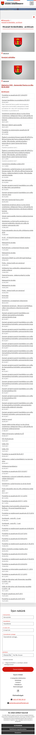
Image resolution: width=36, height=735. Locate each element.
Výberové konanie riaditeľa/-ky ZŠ (13, 434)
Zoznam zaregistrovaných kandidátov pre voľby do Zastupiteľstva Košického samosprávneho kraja (17, 367)
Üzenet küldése (18, 669)
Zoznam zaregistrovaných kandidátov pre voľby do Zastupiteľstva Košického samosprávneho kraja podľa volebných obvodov (17, 405)
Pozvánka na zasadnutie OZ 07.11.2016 (14, 501)
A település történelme (18, 678)
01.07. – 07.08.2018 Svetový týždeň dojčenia (16, 238)
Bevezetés (6, 20)
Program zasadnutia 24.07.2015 (12, 594)
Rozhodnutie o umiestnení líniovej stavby (15, 248)
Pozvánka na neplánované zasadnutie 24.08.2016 (18, 528)
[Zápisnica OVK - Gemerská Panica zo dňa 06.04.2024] (18, 70)
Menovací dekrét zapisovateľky (12, 125)
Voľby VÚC (5, 444)
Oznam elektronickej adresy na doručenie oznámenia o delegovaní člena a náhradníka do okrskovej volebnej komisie (17, 427)
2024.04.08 (6, 81)
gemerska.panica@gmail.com (19, 703)
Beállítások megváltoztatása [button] (18, 729)
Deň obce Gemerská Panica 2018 (13, 200)
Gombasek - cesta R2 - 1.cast (11, 523)
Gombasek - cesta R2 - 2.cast (11, 518)
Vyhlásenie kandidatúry (9, 466)
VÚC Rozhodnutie (7, 439)
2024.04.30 (6, 53)
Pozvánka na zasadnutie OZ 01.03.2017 (14, 471)
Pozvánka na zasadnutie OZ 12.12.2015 (14, 574)
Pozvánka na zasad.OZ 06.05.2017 (13, 454)
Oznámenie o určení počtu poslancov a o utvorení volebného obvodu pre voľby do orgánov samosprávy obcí (15, 223)
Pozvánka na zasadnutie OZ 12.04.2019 (14, 95)
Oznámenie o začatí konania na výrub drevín (16, 484)
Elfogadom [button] (18, 725)
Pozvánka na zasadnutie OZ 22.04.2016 (14, 564)
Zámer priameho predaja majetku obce (15, 549)
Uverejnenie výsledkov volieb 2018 (13, 164)
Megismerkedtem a (15, 663)
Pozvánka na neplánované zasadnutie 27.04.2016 (18, 559)
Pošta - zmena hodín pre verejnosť (13, 263)
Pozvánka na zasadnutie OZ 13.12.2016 (14, 496)
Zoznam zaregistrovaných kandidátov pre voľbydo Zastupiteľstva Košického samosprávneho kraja (15, 315)
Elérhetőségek (18, 687)
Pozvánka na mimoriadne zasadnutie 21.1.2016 (17, 569)
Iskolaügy (18, 680)
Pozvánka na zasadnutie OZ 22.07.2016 (14, 534)
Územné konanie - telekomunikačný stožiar (16, 275)
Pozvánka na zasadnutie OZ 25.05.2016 (14, 554)
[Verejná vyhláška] (18, 42)
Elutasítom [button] (18, 732)
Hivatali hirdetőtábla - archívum (11, 22)
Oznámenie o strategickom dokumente (15, 301)
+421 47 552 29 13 (19, 699)
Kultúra (18, 682)
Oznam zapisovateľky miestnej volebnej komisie (17, 216)
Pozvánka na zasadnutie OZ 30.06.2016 (14, 539)
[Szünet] (33, 17)
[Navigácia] (31, 3)
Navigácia (5, 3)
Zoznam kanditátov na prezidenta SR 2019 (15, 100)
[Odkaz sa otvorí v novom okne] (18, 690)
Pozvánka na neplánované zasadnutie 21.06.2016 (18, 544)
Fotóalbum (18, 685)
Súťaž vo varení (7, 419)
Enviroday (5, 296)
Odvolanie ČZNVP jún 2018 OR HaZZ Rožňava (16, 258)
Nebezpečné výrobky (9, 243)
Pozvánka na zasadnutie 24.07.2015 (13, 599)
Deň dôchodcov (7, 180)
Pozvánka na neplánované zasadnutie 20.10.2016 (18, 513)
